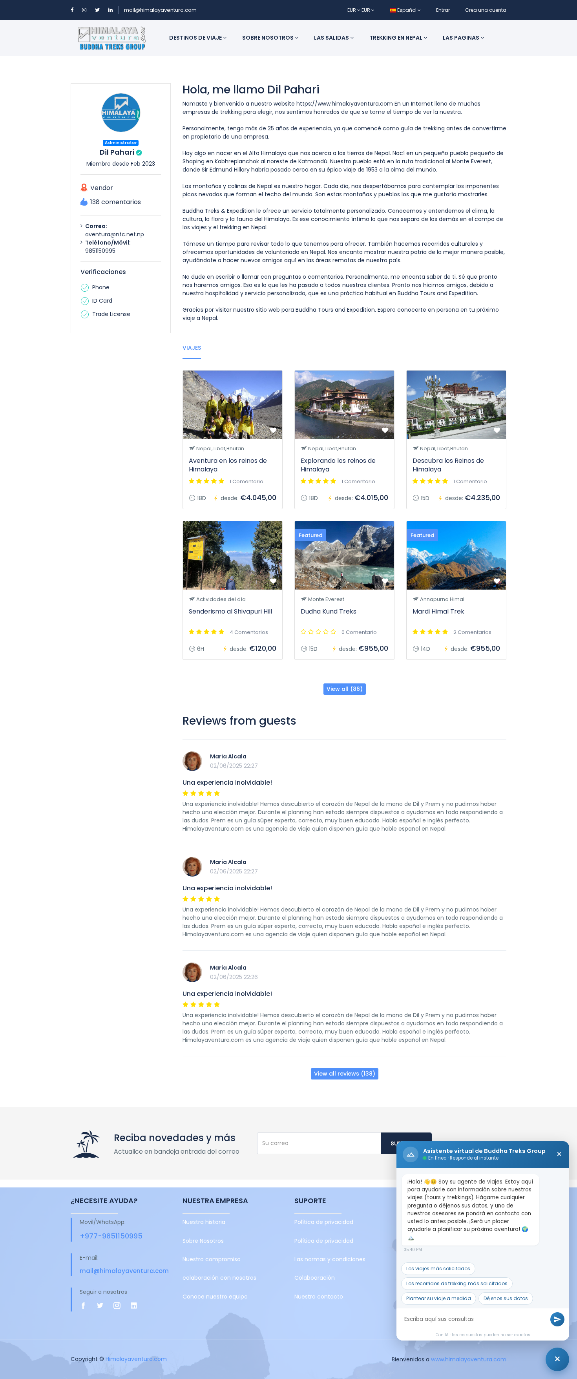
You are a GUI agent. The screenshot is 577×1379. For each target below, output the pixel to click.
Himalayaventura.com (136, 1359)
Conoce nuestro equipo (215, 1296)
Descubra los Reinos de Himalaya (448, 465)
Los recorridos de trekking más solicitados (457, 1283)
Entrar (443, 10)
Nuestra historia (204, 1222)
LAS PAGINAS (461, 38)
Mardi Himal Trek (438, 611)
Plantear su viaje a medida (438, 1298)
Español (407, 10)
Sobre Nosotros (203, 1241)
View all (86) (345, 689)
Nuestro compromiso (212, 1259)
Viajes (192, 348)
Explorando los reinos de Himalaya (338, 465)
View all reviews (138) (344, 1074)
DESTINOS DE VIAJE (196, 38)
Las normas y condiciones (329, 1259)
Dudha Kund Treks (328, 611)
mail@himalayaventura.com (160, 10)
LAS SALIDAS (332, 38)
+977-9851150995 (111, 1236)
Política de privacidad (323, 1222)
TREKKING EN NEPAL (396, 38)
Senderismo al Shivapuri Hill (230, 611)
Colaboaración (314, 1278)
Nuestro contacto (318, 1296)
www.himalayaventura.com (468, 1359)
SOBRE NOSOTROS (268, 38)
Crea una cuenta (485, 10)
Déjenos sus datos (506, 1298)
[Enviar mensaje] (557, 1319)
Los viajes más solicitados (438, 1268)
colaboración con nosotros (219, 1278)
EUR (352, 10)
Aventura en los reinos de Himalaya (228, 465)
